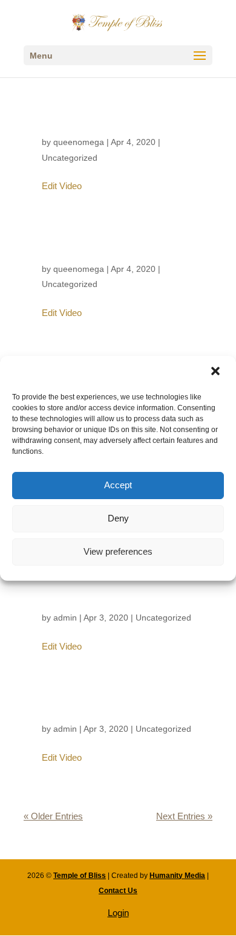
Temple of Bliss (79, 875)
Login (118, 913)
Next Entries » (184, 816)
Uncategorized (69, 158)
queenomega (78, 142)
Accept (118, 485)
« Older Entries (53, 816)
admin (65, 617)
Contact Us (118, 890)
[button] (216, 372)
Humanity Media (177, 875)
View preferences (118, 551)
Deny (118, 518)
